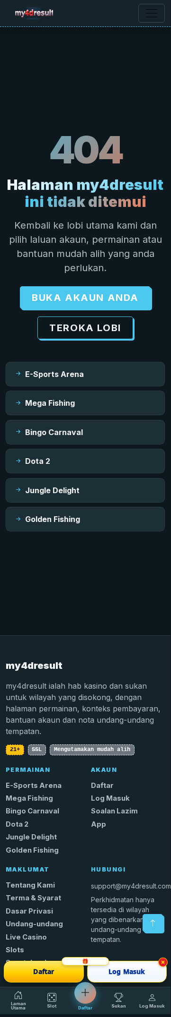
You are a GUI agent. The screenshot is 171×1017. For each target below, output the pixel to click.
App (98, 824)
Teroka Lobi (85, 327)
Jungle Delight (31, 837)
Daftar (102, 785)
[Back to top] (153, 923)
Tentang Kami (30, 885)
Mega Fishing (29, 798)
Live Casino (26, 937)
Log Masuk (110, 798)
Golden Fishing (32, 850)
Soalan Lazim (114, 811)
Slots (15, 950)
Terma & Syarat (33, 898)
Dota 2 (17, 824)
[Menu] (151, 13)
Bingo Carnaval (32, 811)
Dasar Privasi (29, 911)
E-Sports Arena (34, 785)
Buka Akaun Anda (85, 297)
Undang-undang (34, 924)
